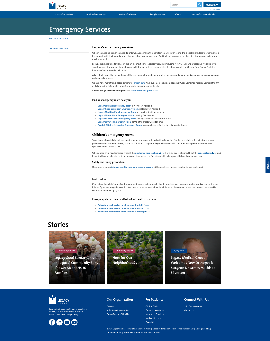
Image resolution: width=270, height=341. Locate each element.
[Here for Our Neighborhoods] (135, 257)
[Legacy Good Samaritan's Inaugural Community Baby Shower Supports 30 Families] (77, 257)
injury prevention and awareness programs (132, 167)
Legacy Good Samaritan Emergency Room (118, 108)
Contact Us (215, 9)
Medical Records (153, 318)
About (178, 14)
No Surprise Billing (203, 328)
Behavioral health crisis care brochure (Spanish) (121, 211)
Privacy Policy (144, 328)
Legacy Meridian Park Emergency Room (117, 112)
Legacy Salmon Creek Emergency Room (117, 118)
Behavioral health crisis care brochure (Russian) (120, 208)
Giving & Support (157, 14)
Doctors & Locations (64, 14)
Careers (110, 306)
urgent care (139, 82)
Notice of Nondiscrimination (164, 328)
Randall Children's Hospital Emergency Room (120, 125)
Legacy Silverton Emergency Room (114, 121)
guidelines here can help (147, 152)
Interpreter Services (155, 314)
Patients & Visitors (127, 14)
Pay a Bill (150, 321)
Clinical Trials (152, 306)
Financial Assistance (155, 310)
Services (52, 38)
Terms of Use (132, 328)
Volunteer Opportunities (118, 310)
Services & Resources (95, 14)
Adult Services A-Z (61, 48)
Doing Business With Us (118, 314)
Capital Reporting (114, 332)
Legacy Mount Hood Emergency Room (116, 115)
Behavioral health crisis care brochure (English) (120, 205)
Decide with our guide (141, 90)
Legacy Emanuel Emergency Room (114, 105)
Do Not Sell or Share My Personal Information (142, 332)
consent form (204, 152)
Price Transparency (186, 328)
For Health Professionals (203, 14)
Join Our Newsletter (193, 306)
